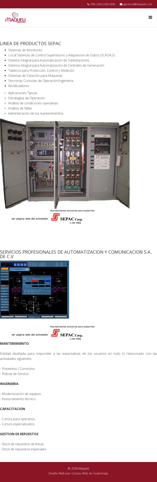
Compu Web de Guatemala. (90, 473)
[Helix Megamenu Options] (150, 17)
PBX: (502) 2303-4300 (103, 4)
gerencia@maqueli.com (138, 4)
